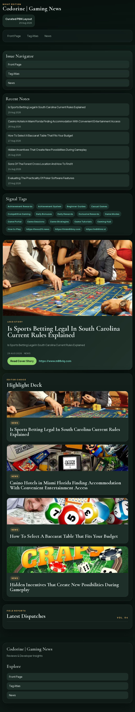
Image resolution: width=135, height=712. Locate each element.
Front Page (14, 36)
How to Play (14, 229)
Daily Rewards (65, 213)
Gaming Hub (104, 221)
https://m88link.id (96, 229)
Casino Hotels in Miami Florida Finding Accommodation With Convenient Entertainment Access (65, 485)
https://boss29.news (37, 229)
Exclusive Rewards (89, 213)
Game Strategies (59, 221)
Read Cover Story (22, 361)
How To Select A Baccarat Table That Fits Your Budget (64, 536)
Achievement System (49, 206)
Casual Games (99, 206)
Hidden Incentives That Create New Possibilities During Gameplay (64, 587)
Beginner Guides (76, 206)
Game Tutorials (83, 221)
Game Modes (112, 213)
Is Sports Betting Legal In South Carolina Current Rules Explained (65, 431)
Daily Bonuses (44, 213)
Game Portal (15, 221)
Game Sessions (35, 221)
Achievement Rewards (20, 206)
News (48, 36)
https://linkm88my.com (67, 229)
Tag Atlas (32, 36)
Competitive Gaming (19, 213)
